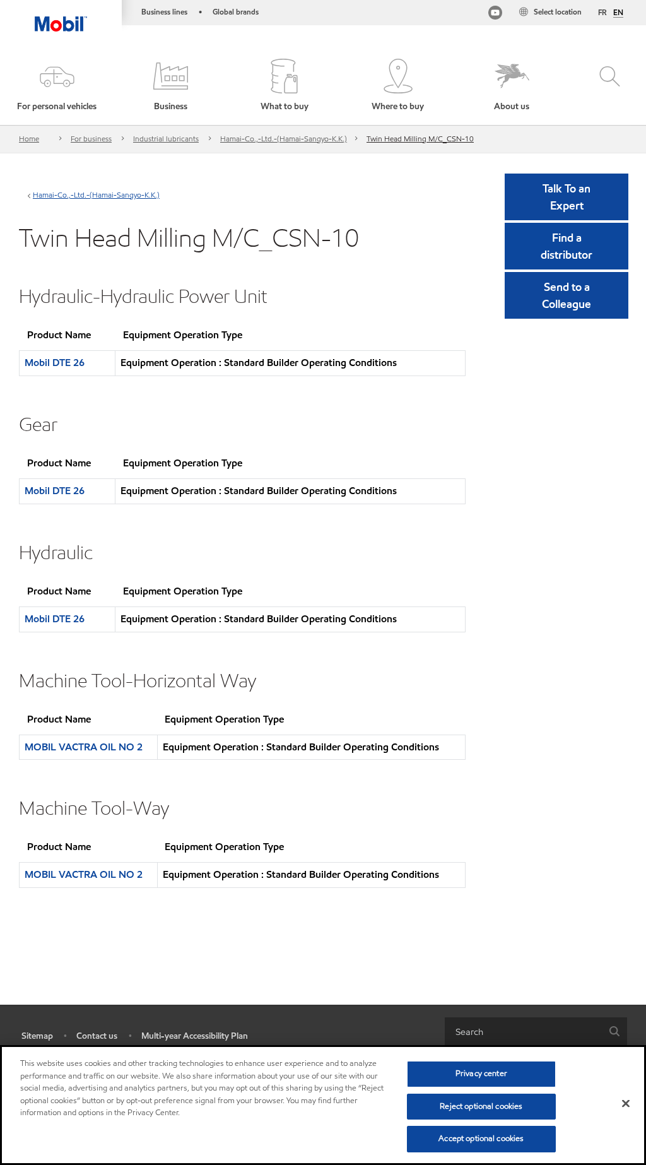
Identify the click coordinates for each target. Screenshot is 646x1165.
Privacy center (481, 1073)
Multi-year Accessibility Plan (194, 1036)
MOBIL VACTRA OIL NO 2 (84, 747)
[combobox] (536, 1031)
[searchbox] (523, 1031)
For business (91, 138)
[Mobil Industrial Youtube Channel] (495, 14)
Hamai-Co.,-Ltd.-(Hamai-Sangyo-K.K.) (283, 138)
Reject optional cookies (481, 1106)
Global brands (236, 11)
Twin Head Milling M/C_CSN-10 (420, 138)
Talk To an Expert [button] (566, 197)
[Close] (626, 1104)
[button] (56, 86)
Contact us (96, 1036)
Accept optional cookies (481, 1138)
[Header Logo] (61, 16)
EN (618, 13)
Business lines (164, 11)
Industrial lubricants (166, 138)
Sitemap (37, 1036)
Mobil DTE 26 (55, 362)
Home (29, 138)
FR (602, 12)
